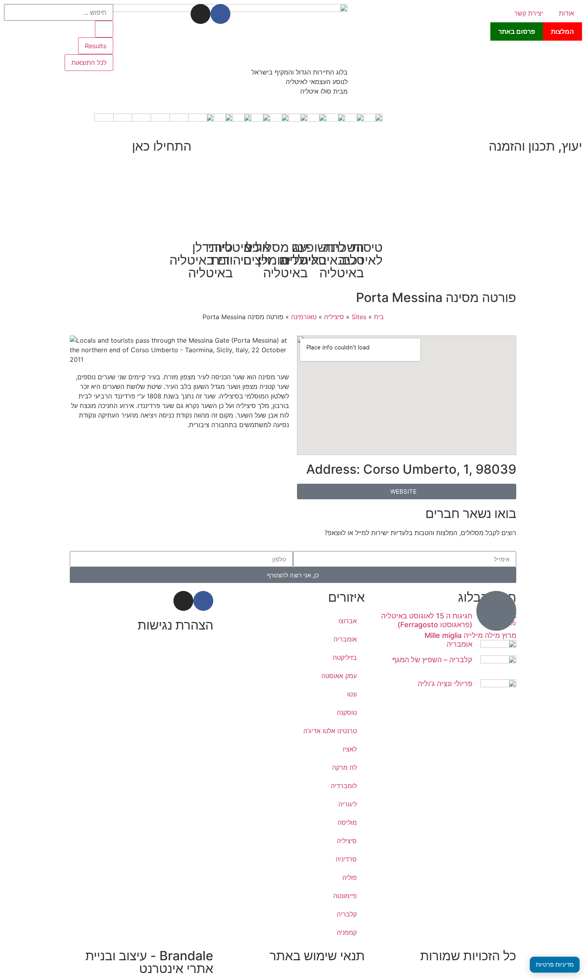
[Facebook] (220, 14)
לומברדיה (344, 786)
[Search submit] (104, 29)
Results (95, 46)
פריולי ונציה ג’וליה (445, 683)
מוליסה (347, 822)
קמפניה (347, 932)
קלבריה (347, 914)
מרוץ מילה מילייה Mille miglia (470, 635)
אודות (566, 13)
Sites (359, 317)
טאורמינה (304, 317)
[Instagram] (200, 14)
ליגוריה (347, 804)
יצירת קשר (528, 13)
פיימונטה (345, 896)
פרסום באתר (516, 31)
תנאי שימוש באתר (317, 955)
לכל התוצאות (88, 63)
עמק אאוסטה (339, 676)
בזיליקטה (345, 657)
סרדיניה (346, 859)
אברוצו (347, 621)
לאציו (350, 749)
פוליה (349, 877)
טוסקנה (347, 712)
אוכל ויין (258, 253)
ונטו (352, 694)
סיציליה (334, 317)
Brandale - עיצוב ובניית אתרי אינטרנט (149, 962)
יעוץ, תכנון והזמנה (535, 146)
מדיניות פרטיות (555, 964)
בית (379, 317)
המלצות (562, 31)
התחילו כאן (161, 146)
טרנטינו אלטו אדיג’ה (330, 731)
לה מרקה (344, 767)
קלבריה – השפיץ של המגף (432, 659)
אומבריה (459, 644)
